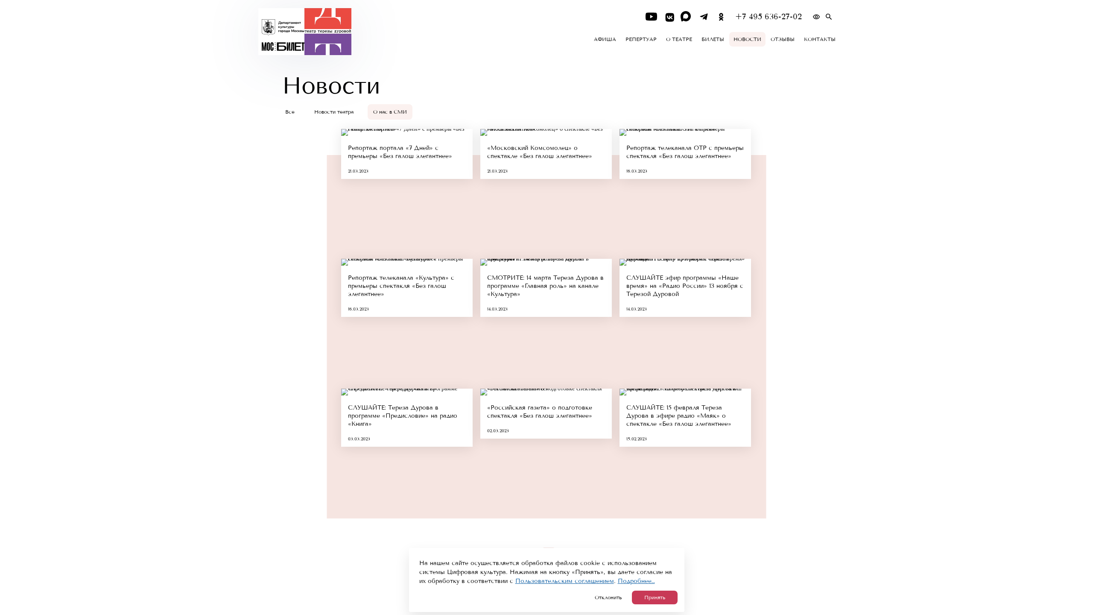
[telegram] (704, 17)
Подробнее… (636, 581)
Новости (747, 39)
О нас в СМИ (390, 112)
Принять (654, 597)
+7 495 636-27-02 (768, 16)
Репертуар (641, 39)
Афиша (605, 39)
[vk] (669, 17)
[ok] (721, 17)
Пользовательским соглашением (564, 581)
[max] (686, 17)
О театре (679, 39)
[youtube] (651, 17)
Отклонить (608, 597)
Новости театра (334, 112)
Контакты (820, 39)
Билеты (712, 39)
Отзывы (783, 39)
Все (290, 112)
